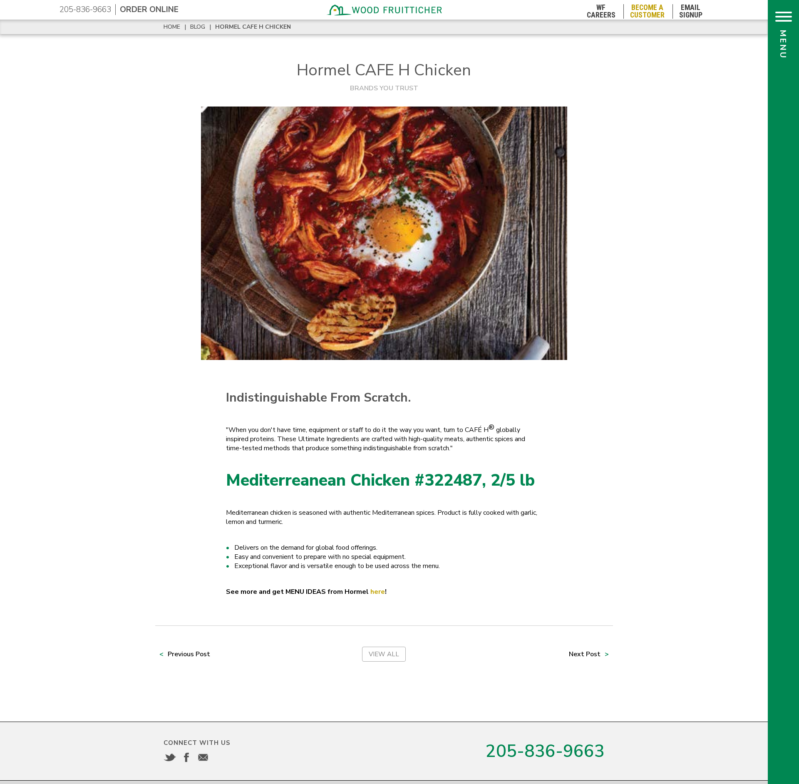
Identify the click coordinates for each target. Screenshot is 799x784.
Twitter (170, 757)
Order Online (149, 9)
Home (172, 27)
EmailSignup (690, 11)
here (377, 591)
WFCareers (601, 11)
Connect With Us (197, 743)
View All (384, 654)
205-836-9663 (85, 9)
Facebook (186, 757)
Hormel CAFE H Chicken (253, 27)
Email (203, 757)
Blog (197, 27)
